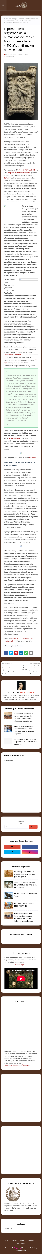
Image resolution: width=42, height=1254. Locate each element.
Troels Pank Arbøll (26, 170)
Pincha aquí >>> (21, 964)
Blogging (17, 1248)
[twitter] (12, 852)
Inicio (6, 19)
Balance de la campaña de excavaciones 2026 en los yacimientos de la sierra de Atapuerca (24, 730)
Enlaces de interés (18, 1241)
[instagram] (30, 852)
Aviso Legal (32, 1241)
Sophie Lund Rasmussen (19, 172)
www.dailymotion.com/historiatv (17, 1065)
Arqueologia (13, 19)
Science (7, 178)
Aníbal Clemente (10, 54)
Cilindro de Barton (13, 355)
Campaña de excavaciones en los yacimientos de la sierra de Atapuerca (25, 741)
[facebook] (30, 847)
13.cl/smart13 (9, 641)
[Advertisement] (21, 1098)
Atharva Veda (14, 438)
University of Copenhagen (22, 638)
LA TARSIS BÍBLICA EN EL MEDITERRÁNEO (24, 904)
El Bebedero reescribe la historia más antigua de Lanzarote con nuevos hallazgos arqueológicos (23, 717)
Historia (19, 646)
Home (6, 1241)
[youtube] (12, 847)
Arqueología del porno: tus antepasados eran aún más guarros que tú (24, 874)
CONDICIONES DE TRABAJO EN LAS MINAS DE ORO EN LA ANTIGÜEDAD (25, 884)
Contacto (21, 1243)
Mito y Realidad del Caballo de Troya (25, 894)
